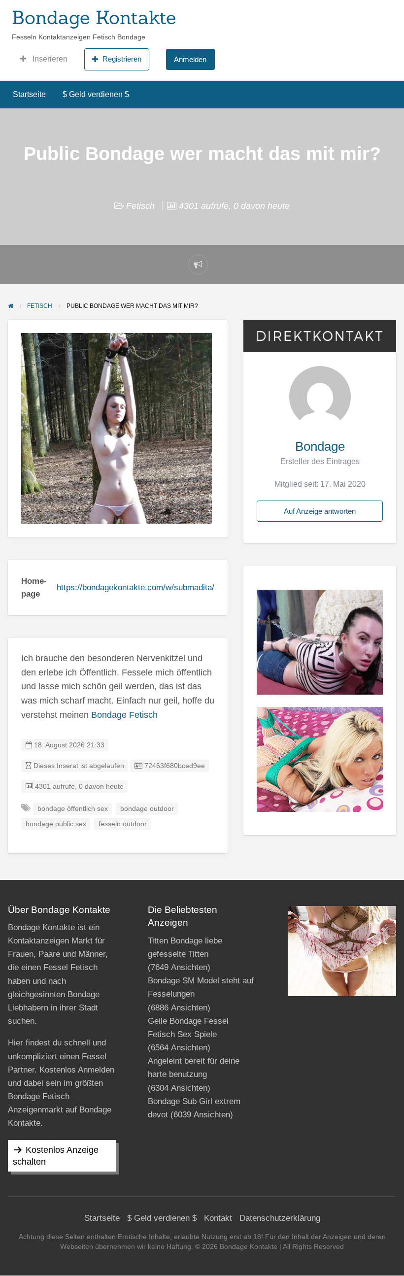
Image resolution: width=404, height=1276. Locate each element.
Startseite (29, 94)
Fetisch (140, 206)
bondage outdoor (147, 808)
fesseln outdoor (123, 824)
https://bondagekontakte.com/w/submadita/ (135, 587)
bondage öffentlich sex (72, 808)
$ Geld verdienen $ (96, 94)
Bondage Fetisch (124, 715)
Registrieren (121, 59)
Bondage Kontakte (94, 17)
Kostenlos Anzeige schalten (56, 1156)
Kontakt (218, 1218)
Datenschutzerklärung (279, 1218)
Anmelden (190, 59)
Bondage (320, 446)
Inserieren (49, 59)
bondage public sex (56, 824)
